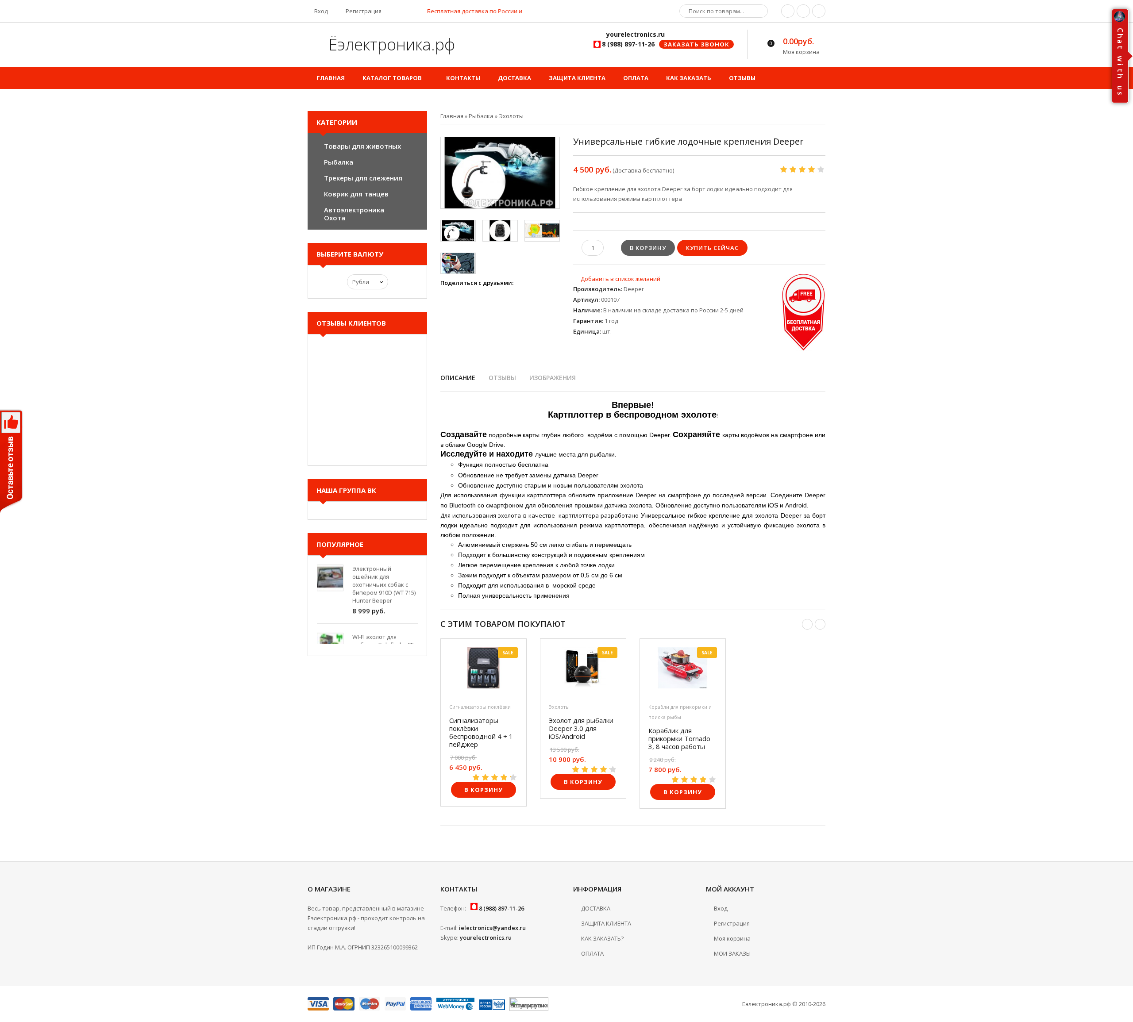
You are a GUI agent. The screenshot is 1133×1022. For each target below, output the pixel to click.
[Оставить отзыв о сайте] (11, 463)
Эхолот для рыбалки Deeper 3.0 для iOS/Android (581, 728)
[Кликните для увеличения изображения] (500, 173)
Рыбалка (338, 162)
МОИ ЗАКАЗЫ (732, 953)
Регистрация (363, 11)
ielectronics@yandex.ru (492, 928)
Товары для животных (362, 146)
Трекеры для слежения (363, 178)
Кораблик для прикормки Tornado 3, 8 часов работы (679, 738)
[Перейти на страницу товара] (483, 670)
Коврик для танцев (356, 194)
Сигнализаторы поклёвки (480, 706)
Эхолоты (559, 706)
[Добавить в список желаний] (616, 279)
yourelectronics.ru (486, 937)
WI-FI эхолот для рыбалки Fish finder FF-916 (383, 634)
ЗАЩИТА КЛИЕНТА (606, 923)
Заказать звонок (696, 44)
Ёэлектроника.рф (389, 44)
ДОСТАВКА (595, 908)
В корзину (483, 790)
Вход (320, 11)
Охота (334, 218)
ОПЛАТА (592, 953)
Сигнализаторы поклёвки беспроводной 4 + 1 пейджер (481, 732)
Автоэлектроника (354, 210)
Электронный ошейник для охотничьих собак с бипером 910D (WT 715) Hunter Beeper (384, 574)
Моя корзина (732, 938)
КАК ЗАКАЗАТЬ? (602, 938)
